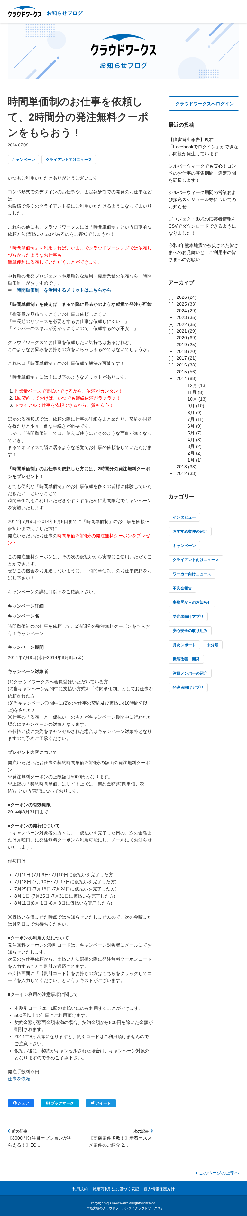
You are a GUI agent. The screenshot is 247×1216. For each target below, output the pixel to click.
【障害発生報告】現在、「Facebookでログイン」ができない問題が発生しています (203, 146)
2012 (182, 473)
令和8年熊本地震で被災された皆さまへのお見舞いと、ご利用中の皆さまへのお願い (204, 252)
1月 (191, 459)
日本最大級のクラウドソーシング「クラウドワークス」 (123, 1208)
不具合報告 (182, 588)
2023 (182, 317)
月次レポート (184, 645)
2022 (182, 324)
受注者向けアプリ (188, 616)
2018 (182, 351)
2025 (182, 303)
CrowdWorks (119, 1203)
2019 (182, 344)
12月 (192, 385)
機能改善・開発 (186, 659)
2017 (182, 358)
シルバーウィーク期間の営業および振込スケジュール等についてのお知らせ (202, 199)
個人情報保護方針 (159, 1189)
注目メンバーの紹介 (190, 673)
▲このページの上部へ (216, 1172)
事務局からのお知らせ (192, 602)
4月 (191, 439)
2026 (182, 297)
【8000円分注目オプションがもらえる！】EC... (40, 1141)
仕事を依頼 (19, 1078)
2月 (191, 453)
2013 (182, 466)
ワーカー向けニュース (192, 574)
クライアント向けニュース (69, 159)
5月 (191, 432)
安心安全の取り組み (190, 630)
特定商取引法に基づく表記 (116, 1189)
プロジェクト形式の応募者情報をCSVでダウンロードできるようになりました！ (202, 226)
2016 (182, 364)
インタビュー (184, 517)
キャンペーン (23, 159)
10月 (192, 399)
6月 (191, 426)
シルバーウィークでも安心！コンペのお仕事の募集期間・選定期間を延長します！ (202, 173)
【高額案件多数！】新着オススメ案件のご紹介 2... (120, 1141)
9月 (191, 405)
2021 (182, 331)
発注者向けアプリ (188, 687)
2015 (182, 371)
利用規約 (80, 1189)
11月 (192, 392)
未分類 (212, 645)
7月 (191, 419)
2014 (182, 378)
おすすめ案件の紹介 (190, 531)
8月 (191, 412)
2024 (182, 310)
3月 (191, 446)
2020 (182, 337)
